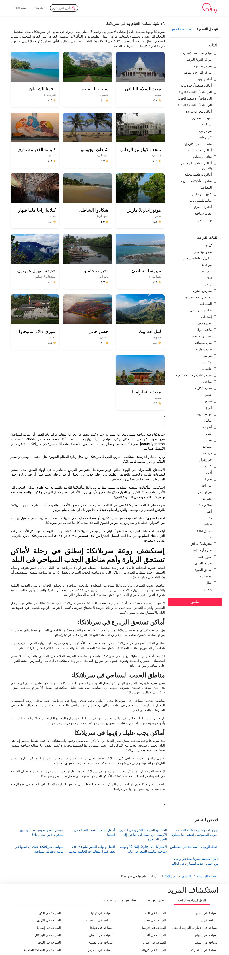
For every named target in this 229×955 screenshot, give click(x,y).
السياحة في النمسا (206, 942)
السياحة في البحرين (100, 950)
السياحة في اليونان (101, 935)
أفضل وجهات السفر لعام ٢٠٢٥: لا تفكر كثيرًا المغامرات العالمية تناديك (92, 849)
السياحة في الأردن (49, 920)
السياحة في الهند (155, 913)
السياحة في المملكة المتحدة (42, 950)
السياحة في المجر (49, 942)
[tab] (192, 900)
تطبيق (195, 601)
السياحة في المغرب (205, 913)
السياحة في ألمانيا (154, 935)
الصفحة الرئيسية (207, 876)
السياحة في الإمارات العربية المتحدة (195, 927)
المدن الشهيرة (157, 900)
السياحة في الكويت (48, 913)
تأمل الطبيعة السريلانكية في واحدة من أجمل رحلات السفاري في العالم (194, 861)
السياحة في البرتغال (48, 935)
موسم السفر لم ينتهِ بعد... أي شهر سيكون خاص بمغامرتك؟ (41, 832)
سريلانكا (169, 876)
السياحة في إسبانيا (206, 935)
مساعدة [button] (20, 7)
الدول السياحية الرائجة (191, 900)
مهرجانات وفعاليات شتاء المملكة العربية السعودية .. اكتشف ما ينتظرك (194, 832)
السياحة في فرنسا (154, 927)
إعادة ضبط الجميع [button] (181, 29)
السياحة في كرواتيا (153, 950)
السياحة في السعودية (99, 920)
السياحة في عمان (154, 942)
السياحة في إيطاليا (49, 927)
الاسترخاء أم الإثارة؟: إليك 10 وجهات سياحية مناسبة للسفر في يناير (143, 849)
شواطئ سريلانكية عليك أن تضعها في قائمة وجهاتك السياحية (39, 849)
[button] (39, 7)
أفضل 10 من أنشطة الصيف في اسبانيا (94, 832)
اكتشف (186, 876)
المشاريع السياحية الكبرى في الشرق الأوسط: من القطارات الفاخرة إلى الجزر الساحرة (143, 835)
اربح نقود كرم (61, 8)
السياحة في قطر (155, 920)
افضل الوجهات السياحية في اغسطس (194, 846)
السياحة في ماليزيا (206, 920)
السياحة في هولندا (101, 927)
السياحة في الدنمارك (204, 950)
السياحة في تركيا (102, 913)
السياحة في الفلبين (101, 942)
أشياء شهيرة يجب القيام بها (120, 900)
